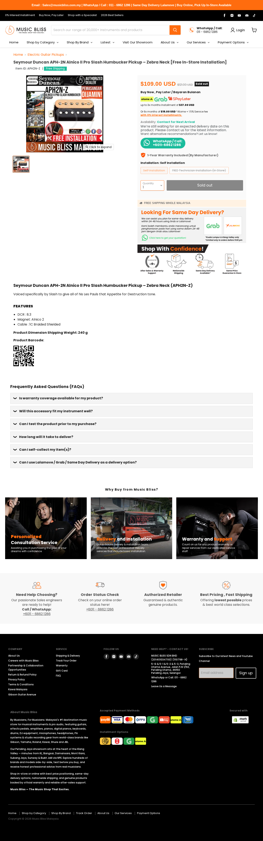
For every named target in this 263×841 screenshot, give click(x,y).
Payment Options (148, 813)
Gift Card (62, 670)
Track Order (84, 813)
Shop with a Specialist (82, 15)
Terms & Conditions (21, 684)
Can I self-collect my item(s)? (45, 449)
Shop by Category (34, 813)
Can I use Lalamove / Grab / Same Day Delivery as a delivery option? (78, 462)
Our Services (123, 813)
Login (240, 30)
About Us (14, 655)
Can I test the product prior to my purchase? (57, 424)
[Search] (175, 30)
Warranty (62, 665)
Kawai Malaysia (17, 689)
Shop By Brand (61, 813)
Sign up (246, 672)
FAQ (58, 675)
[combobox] (110, 30)
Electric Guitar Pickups (46, 55)
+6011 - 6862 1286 (37, 614)
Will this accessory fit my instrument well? (56, 411)
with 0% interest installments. (161, 115)
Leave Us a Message (164, 686)
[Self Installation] (155, 175)
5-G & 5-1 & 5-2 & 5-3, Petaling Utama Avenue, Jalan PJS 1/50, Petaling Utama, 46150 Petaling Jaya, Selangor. (170, 668)
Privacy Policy (16, 679)
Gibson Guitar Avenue (22, 694)
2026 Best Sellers (112, 15)
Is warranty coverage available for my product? (61, 398)
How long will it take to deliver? (46, 436)
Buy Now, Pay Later (51, 15)
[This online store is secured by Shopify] (242, 722)
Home (18, 55)
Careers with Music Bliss (23, 660)
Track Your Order (66, 660)
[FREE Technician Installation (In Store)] (200, 175)
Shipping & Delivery (68, 655)
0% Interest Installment (20, 15)
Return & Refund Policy (22, 674)
